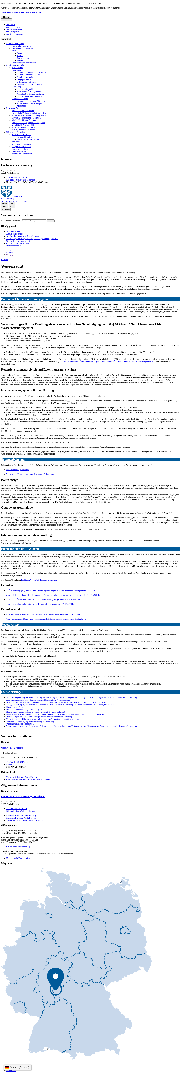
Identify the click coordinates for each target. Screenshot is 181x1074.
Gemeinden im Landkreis (22, 48)
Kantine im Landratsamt (22, 154)
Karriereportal (17, 67)
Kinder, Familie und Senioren (24, 120)
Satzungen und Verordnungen (29, 96)
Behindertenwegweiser (26, 82)
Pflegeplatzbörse (24, 79)
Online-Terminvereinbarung (28, 75)
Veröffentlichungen (20, 99)
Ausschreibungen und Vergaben (30, 94)
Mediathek (21, 106)
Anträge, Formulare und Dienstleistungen (34, 72)
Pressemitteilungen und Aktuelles (31, 101)
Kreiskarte (16, 142)
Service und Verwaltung (16, 65)
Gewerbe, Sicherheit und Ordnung (26, 118)
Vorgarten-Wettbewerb (21, 146)
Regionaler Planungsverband (24, 63)
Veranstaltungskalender (21, 144)
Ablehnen (5, 17)
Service (9, 253)
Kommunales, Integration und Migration (28, 122)
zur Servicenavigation (15, 34)
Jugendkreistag (23, 58)
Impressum (11, 1070)
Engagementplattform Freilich (29, 84)
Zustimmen (6, 20)
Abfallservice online (25, 77)
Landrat (20, 53)
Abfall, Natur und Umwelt (23, 110)
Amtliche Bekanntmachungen (29, 103)
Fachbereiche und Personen (28, 89)
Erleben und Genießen (15, 132)
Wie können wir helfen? (11, 221)
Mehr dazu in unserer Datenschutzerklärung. (21, 12)
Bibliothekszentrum (20, 151)
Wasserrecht (11, 255)
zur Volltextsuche (13, 27)
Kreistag (20, 55)
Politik (14, 51)
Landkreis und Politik (15, 43)
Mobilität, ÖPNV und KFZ (23, 125)
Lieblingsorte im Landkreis (28, 139)
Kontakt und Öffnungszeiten (29, 91)
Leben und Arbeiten (14, 108)
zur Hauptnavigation (14, 29)
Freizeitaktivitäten (24, 137)
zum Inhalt (10, 24)
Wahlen (20, 60)
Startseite (10, 250)
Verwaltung (16, 87)
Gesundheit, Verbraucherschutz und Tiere (29, 113)
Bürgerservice (17, 70)
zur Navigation (12, 32)
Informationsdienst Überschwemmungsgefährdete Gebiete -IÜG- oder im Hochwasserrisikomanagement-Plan (109, 361)
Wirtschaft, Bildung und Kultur (25, 127)
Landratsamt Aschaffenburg (23, 796)
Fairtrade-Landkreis (20, 149)
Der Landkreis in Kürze (22, 46)
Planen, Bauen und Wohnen (23, 130)
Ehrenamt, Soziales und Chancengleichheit (29, 115)
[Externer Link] (76, 963)
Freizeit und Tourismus (21, 134)
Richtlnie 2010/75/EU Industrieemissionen (39, 580)
